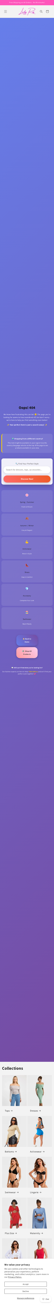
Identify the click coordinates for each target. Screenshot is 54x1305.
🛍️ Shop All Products (27, 652)
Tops (7, 1110)
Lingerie (34, 1192)
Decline (25, 1291)
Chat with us (33, 672)
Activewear (36, 1151)
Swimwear (10, 1192)
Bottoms (9, 1151)
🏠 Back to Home (27, 640)
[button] (5, 11)
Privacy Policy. (15, 1277)
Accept (26, 1284)
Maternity (35, 1233)
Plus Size (9, 1233)
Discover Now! (27, 479)
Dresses (34, 1110)
